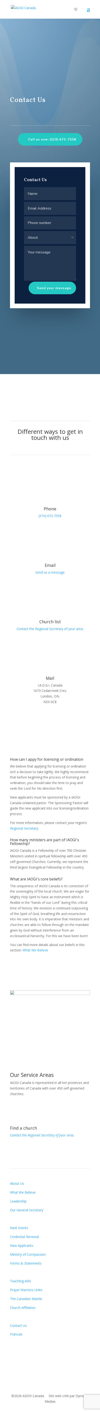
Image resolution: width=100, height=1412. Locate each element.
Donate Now (28, 1350)
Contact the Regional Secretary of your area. (50, 629)
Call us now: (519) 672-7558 (52, 139)
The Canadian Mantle (26, 1298)
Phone (50, 509)
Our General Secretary (26, 1210)
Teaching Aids (20, 1281)
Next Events (19, 1228)
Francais (16, 1334)
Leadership (18, 1201)
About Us (17, 1183)
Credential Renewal (24, 1236)
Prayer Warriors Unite (26, 1290)
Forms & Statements (26, 1263)
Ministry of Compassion (28, 1254)
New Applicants (21, 1245)
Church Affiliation (23, 1307)
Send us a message (50, 572)
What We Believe (35, 950)
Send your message (54, 288)
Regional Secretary (24, 828)
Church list (50, 621)
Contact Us (18, 1325)
